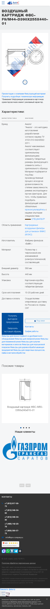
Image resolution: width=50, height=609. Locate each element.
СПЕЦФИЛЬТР (38, 219)
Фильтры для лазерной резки (27, 339)
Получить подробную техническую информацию (23, 97)
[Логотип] (13, 3)
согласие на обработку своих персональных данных (19, 601)
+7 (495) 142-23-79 (12, 525)
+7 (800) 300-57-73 (12, 532)
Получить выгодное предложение (12, 319)
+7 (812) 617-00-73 (12, 505)
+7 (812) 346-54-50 (12, 512)
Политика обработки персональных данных (19, 563)
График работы (31, 331)
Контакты (29, 327)
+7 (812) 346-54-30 (12, 518)
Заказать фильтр (7, 589)
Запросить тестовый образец (12, 330)
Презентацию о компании (13, 94)
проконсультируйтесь (35, 210)
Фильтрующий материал (34, 94)
